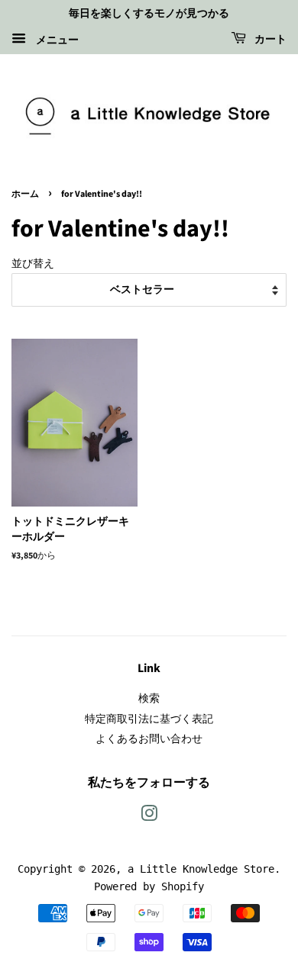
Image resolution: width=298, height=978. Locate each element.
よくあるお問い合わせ (149, 738)
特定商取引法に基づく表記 (149, 719)
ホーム (25, 194)
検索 (149, 698)
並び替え (32, 263)
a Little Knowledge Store (201, 869)
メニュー (54, 39)
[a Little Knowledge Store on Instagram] (149, 816)
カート (269, 39)
